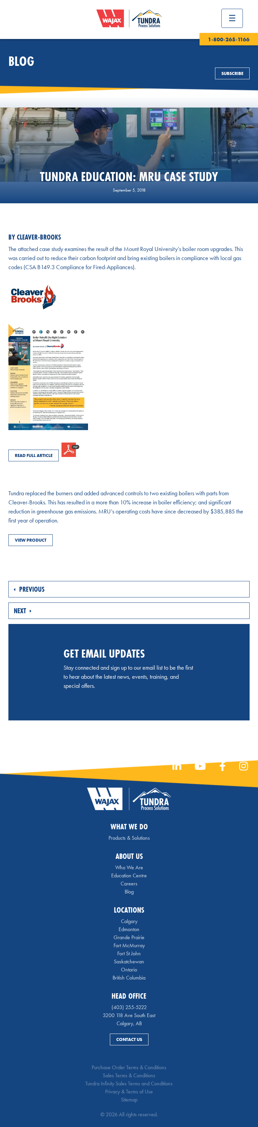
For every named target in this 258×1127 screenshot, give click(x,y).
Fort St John (129, 953)
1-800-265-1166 (229, 39)
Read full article (33, 455)
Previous (31, 589)
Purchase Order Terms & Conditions (129, 1067)
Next (21, 611)
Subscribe (232, 73)
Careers (129, 883)
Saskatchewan (129, 961)
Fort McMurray (129, 945)
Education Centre (129, 875)
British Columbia (129, 977)
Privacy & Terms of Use (129, 1091)
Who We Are (129, 867)
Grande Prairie (129, 937)
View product (30, 540)
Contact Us (129, 1039)
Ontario (129, 969)
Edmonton (129, 929)
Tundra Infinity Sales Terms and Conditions (129, 1083)
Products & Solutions (129, 837)
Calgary (129, 921)
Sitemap (129, 1099)
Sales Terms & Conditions (129, 1075)
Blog (129, 891)
